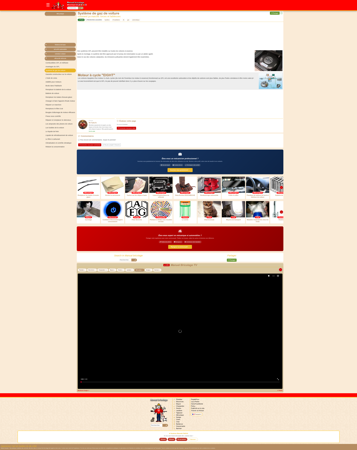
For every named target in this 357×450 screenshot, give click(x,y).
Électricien (91, 270)
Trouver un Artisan (197, 410)
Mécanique (71, 5)
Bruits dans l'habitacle (54, 86)
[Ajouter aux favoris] (281, 13)
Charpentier (103, 270)
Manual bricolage (75, 2)
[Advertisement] (278, 5)
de (123, 20)
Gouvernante (180, 426)
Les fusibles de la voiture (55, 128)
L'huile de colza (51, 78)
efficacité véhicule (60, 58)
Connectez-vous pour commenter (90, 145)
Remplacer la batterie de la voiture (58, 89)
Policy (193, 406)
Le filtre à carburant (53, 139)
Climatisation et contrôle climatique (58, 143)
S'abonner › (193, 439)
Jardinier (130, 270)
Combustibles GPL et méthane (57, 63)
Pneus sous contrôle (53, 116)
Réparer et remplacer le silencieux (58, 120)
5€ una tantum (182, 439)
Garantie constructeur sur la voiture (59, 74)
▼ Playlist (279, 390)
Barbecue (179, 424)
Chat (177, 422)
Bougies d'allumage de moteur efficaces (60, 112)
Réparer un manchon (53, 105)
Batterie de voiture (52, 93)
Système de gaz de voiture (55, 70)
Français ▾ (198, 414)
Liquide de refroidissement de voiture (59, 135)
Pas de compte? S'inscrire (112, 145)
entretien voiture (60, 54)
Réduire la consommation (55, 147)
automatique (135, 20)
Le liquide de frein (52, 131)
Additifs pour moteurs (53, 82)
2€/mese (171, 439)
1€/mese (163, 439)
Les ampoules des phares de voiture (59, 124)
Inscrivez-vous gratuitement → (180, 170)
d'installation (116, 20)
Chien (178, 419)
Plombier (82, 270)
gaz (128, 20)
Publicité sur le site (197, 408)
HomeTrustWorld (197, 404)
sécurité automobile (60, 49)
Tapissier (179, 413)
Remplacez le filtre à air (54, 109)
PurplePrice (195, 399)
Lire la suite (92, 131)
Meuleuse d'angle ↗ (83, 390)
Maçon (112, 270)
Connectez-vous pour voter (127, 128)
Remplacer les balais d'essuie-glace (59, 97)
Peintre (120, 270)
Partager (275, 13)
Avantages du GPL (53, 67)
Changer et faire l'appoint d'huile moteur (60, 101)
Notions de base (60, 45)
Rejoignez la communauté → (180, 247)
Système (107, 20)
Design (148, 270)
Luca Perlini (195, 402)
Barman (157, 270)
